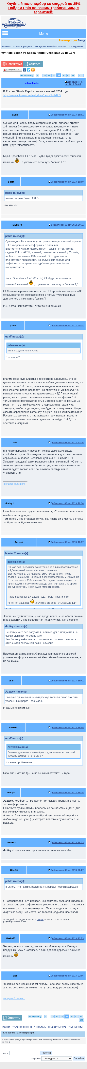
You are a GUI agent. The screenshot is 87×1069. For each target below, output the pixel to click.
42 (73, 75)
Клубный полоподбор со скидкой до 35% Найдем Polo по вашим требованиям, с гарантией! (43, 8)
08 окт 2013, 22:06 (67, 975)
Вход (81, 40)
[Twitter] (29, 70)
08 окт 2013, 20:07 (67, 870)
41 (68, 75)
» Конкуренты (76, 46)
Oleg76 (40, 919)
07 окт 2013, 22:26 (67, 442)
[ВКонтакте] (24, 70)
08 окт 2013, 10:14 (67, 503)
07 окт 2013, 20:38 (67, 325)
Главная (6, 46)
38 (53, 75)
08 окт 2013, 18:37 (67, 542)
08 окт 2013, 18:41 (67, 680)
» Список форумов (22, 46)
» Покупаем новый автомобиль (50, 46)
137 (81, 75)
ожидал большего (14, 483)
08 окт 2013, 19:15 (67, 792)
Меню (43, 33)
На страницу (26, 75)
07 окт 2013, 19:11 (67, 225)
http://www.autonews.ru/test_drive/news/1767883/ (32, 95)
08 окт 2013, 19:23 (67, 842)
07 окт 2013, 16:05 (74, 83)
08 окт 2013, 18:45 (67, 727)
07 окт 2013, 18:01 (67, 115)
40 (64, 75)
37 (49, 75)
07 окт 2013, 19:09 (67, 182)
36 (44, 75)
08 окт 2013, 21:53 (67, 938)
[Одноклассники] (33, 70)
